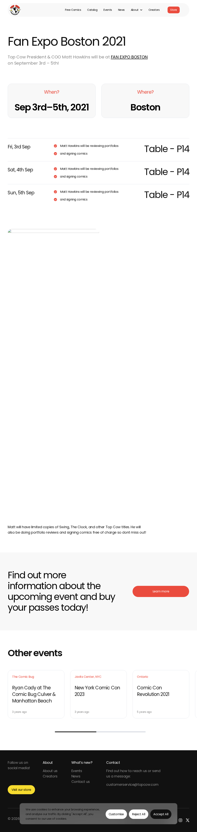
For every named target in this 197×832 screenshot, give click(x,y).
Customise (116, 814)
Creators (154, 10)
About (48, 762)
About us (50, 770)
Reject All (138, 814)
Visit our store (21, 789)
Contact (113, 762)
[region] (98, 813)
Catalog (92, 10)
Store (173, 10)
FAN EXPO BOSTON (129, 57)
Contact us (80, 781)
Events (108, 10)
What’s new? (82, 762)
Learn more (161, 591)
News (121, 10)
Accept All (160, 814)
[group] (36, 694)
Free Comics (73, 10)
